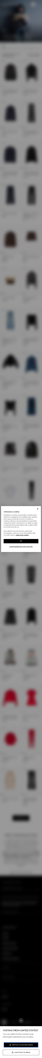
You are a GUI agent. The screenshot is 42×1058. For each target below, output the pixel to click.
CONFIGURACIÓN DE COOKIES (21, 546)
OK (21, 541)
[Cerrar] (37, 508)
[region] (21, 529)
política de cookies (22, 535)
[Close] (21, 1020)
